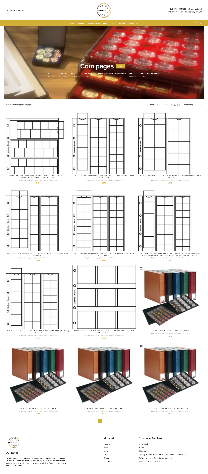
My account (143, 444)
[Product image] (170, 142)
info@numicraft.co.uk (194, 9)
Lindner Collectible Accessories (47, 180)
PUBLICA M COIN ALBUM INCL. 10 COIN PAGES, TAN (170, 408)
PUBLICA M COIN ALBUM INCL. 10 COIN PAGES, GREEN (104, 408)
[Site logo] (104, 10)
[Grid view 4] (178, 105)
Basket (141, 447)
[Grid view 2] (172, 105)
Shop (106, 447)
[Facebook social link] (196, 23)
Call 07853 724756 (177, 9)
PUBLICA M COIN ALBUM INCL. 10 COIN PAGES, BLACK (170, 331)
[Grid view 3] (175, 105)
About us (107, 444)
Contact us (108, 461)
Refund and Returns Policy (149, 461)
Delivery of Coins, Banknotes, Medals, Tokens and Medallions (162, 455)
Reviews (107, 458)
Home (7, 104)
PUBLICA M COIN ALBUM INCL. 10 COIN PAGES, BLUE (38, 408)
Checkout (142, 451)
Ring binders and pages (26, 180)
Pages (35, 180)
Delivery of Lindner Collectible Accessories (155, 458)
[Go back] (77, 66)
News (106, 451)
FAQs (106, 455)
